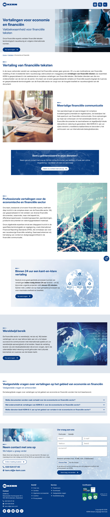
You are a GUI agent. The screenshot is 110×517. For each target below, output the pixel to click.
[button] (95, 4)
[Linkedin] (4, 511)
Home (5, 55)
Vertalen (10, 55)
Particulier (62, 434)
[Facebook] (17, 511)
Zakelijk (71, 434)
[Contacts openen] (106, 258)
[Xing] (8, 511)
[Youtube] (13, 511)
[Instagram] (21, 511)
